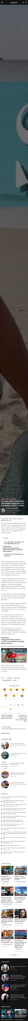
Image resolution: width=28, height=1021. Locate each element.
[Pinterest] (10, 513)
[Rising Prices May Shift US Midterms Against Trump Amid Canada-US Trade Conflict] (5, 987)
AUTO (3, 873)
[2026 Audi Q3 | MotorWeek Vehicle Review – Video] (7, 870)
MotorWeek (6, 881)
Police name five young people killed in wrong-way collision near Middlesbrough (14, 817)
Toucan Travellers (21, 881)
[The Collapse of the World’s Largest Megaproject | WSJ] (5, 755)
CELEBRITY (4, 938)
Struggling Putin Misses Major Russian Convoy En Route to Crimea (18, 783)
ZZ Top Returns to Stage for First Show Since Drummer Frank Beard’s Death (13, 825)
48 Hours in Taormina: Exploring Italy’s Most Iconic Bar (7, 921)
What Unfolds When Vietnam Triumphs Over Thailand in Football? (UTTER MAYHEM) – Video (13, 821)
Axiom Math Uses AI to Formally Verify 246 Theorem (17, 763)
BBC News (19, 949)
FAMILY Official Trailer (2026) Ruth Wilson (20, 920)
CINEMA (17, 917)
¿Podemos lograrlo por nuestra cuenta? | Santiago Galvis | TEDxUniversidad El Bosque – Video (14, 809)
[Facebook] (7, 513)
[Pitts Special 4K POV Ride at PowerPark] (21, 891)
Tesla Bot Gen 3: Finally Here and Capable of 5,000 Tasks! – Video (17, 773)
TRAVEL (3, 499)
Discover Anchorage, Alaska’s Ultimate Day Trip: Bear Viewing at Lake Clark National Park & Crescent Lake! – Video (14, 833)
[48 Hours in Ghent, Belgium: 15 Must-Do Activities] (21, 870)
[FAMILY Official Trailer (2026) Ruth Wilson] (21, 913)
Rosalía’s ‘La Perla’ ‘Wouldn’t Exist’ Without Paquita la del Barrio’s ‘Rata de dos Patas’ (14, 813)
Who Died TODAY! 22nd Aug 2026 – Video (7, 941)
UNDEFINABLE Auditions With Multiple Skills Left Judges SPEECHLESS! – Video (13, 801)
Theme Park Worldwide (19, 901)
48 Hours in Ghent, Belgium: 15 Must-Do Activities (20, 878)
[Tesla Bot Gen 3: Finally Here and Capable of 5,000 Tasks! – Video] (5, 775)
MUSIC (7, 873)
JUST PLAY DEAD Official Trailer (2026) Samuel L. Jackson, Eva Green (18, 744)
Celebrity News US (8, 944)
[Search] (26, 2)
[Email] (14, 513)
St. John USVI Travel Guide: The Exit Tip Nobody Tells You (14, 542)
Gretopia (4, 671)
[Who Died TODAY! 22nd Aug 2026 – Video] (7, 934)
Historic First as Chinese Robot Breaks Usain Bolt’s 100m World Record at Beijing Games (21, 944)
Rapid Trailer (19, 923)
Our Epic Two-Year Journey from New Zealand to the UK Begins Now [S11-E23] (7, 900)
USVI (15, 680)
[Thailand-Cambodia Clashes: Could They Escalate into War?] (21, 1013)
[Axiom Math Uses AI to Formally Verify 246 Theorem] (5, 765)
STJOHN (17, 678)
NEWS (16, 938)
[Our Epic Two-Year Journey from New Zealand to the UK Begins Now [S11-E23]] (7, 891)
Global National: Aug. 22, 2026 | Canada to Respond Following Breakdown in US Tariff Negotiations (18, 996)
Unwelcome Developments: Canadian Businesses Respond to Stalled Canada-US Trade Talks (18, 977)
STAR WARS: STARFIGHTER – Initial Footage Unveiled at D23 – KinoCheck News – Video (14, 805)
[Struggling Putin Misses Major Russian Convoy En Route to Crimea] (5, 784)
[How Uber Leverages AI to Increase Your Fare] (5, 968)
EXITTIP (10, 678)
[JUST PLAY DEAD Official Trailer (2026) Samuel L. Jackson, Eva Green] (5, 745)
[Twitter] (8, 513)
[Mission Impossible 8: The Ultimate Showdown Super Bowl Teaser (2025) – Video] (7, 1013)
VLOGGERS (12, 499)
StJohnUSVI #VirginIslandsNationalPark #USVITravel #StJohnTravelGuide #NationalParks (13, 549)
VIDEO (7, 499)
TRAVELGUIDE (7, 680)
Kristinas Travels (7, 925)
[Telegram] (12, 513)
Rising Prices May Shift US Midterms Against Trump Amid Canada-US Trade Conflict (18, 986)
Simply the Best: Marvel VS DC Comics (11, 845)
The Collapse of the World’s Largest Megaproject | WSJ (18, 754)
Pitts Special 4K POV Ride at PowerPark (20, 898)
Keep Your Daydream (13, 508)
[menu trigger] (2, 2)
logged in (11, 729)
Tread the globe (7, 904)
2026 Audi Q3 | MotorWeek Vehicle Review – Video (6, 878)
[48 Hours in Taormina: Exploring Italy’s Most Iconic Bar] (7, 913)
